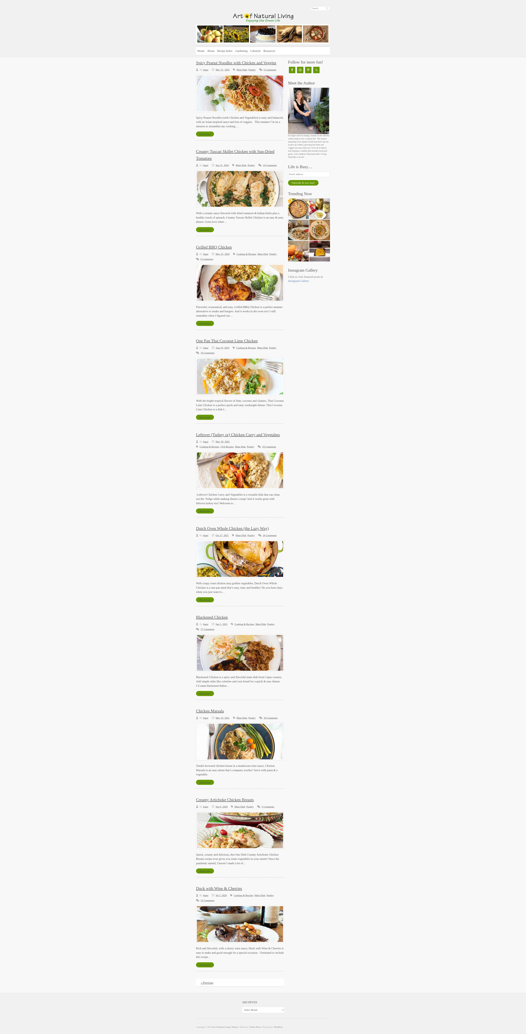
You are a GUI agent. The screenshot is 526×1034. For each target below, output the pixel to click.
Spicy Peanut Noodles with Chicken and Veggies (236, 62)
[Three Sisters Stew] (319, 230)
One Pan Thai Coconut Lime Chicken (227, 341)
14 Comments (270, 165)
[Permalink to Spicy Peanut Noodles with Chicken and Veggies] (240, 93)
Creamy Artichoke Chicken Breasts (225, 799)
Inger (205, 69)
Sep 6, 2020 (222, 806)
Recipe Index (225, 51)
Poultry (252, 69)
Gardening (241, 51)
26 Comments (271, 718)
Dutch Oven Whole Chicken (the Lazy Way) (232, 528)
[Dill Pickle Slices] (319, 208)
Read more (205, 134)
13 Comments (207, 900)
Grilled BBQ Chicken (214, 247)
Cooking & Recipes (246, 254)
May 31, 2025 (223, 69)
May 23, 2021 (223, 718)
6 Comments (270, 69)
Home (200, 51)
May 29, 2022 (223, 441)
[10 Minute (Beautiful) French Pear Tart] (298, 208)
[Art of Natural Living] (262, 28)
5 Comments (268, 806)
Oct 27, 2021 (222, 535)
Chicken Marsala (210, 711)
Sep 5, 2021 (222, 624)
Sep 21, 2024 (222, 165)
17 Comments (207, 629)
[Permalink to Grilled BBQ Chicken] (240, 282)
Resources (269, 51)
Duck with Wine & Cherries (219, 888)
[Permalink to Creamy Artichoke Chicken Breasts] (240, 830)
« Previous (207, 982)
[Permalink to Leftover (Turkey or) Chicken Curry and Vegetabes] (240, 470)
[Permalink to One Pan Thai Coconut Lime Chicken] (240, 376)
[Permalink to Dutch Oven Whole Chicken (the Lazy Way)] (240, 559)
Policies (235, 1027)
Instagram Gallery (298, 281)
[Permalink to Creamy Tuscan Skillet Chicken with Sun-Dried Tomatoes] (240, 189)
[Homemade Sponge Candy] (319, 251)
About (211, 51)
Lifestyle (255, 51)
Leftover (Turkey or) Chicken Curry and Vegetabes (238, 434)
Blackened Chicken (212, 617)
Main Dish (242, 69)
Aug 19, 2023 (222, 347)
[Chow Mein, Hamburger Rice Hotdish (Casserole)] (298, 230)
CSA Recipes (227, 446)
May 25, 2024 (223, 254)
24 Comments (270, 535)
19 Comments (207, 353)
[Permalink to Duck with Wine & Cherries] (240, 924)
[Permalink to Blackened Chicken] (240, 653)
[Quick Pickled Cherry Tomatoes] (298, 251)
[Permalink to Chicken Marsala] (240, 741)
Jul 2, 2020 (221, 895)
